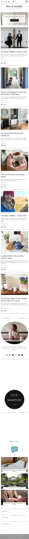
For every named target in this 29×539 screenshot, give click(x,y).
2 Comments (3, 143)
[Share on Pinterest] (5, 63)
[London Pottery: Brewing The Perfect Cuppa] (14, 241)
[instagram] (10, 355)
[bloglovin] (16, 355)
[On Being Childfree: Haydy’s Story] (14, 37)
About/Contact (20, 535)
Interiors (3, 172)
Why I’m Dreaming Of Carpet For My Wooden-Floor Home (13, 93)
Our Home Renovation (6, 89)
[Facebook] (8, 1)
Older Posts (6, 318)
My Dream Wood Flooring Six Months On (12, 134)
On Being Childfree (6, 49)
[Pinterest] (6, 1)
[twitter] (7, 355)
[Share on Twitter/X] (3, 63)
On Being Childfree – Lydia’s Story (14, 215)
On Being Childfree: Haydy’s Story (14, 51)
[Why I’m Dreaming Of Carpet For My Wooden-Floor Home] (14, 78)
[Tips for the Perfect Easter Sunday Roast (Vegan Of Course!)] (14, 284)
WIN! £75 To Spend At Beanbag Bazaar (12, 175)
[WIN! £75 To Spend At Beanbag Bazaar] (14, 160)
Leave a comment (5, 102)
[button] (27, 1)
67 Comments (4, 184)
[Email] (13, 1)
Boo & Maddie (14, 6)
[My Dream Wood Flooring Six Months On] (14, 119)
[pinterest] (19, 355)
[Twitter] (1, 1)
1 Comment (3, 225)
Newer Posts (23, 318)
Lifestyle (3, 296)
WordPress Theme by (14, 537)
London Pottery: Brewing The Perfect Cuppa (12, 257)
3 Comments (3, 61)
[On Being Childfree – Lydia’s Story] (14, 201)
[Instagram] (8, 367)
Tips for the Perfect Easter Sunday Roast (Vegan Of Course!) (14, 299)
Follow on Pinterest (15, 441)
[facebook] (13, 355)
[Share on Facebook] (1, 63)
